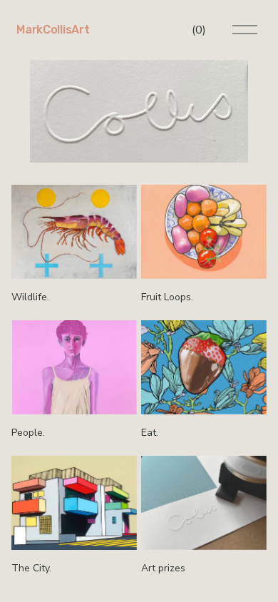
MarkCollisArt (52, 29)
